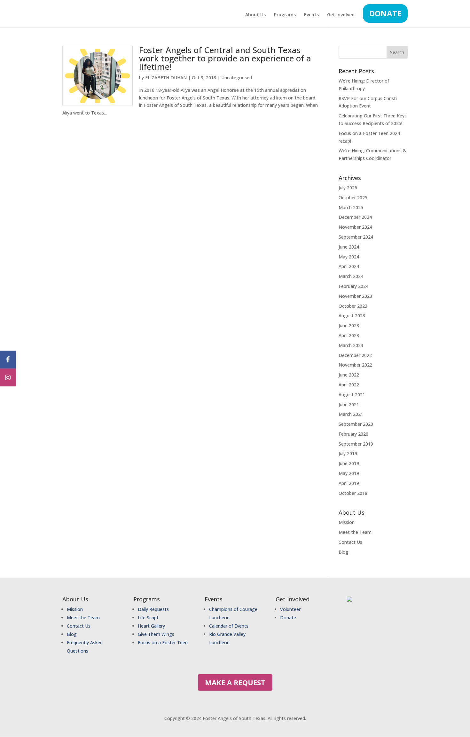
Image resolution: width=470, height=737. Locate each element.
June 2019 (349, 463)
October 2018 (353, 493)
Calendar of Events (228, 626)
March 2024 (351, 276)
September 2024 (356, 237)
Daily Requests (153, 609)
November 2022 (355, 365)
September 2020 (356, 424)
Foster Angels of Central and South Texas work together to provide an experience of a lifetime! (225, 58)
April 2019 (349, 483)
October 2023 (353, 306)
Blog (344, 552)
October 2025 (353, 197)
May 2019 (349, 473)
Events (311, 15)
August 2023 (352, 316)
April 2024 (349, 266)
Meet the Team (355, 532)
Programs (285, 15)
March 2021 (351, 414)
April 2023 (349, 335)
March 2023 (351, 345)
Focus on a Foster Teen (163, 642)
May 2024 (349, 257)
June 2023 (349, 325)
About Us (255, 15)
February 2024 (353, 286)
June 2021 (349, 404)
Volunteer (290, 609)
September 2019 (356, 444)
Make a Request (235, 682)
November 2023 (355, 296)
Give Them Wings (157, 634)
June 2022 (349, 375)
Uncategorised (236, 78)
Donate (385, 13)
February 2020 (353, 434)
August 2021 (352, 395)
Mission (347, 522)
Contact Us (350, 542)
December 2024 (355, 217)
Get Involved (341, 15)
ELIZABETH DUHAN (166, 78)
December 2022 (355, 355)
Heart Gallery (151, 626)
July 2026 (348, 188)
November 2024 (355, 227)
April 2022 (349, 385)
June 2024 (349, 247)
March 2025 (351, 207)
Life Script (148, 617)
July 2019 (348, 453)
